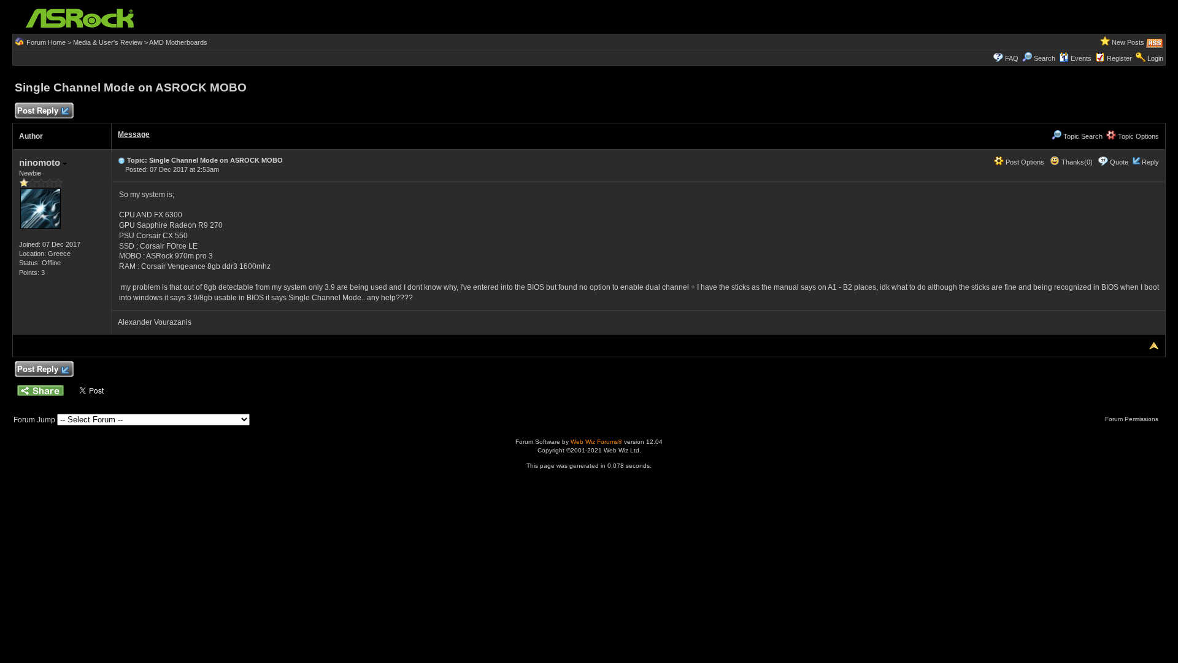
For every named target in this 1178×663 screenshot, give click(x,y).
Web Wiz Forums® (596, 441)
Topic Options (1137, 136)
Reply (1150, 162)
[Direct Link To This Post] (121, 160)
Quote (1119, 162)
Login (1155, 58)
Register (1119, 58)
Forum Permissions (1132, 419)
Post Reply (38, 110)
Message (134, 134)
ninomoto (41, 162)
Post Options (1024, 162)
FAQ (1011, 58)
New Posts (1128, 42)
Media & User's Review (107, 42)
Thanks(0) (1076, 162)
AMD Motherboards (178, 42)
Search (1044, 58)
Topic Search (1082, 136)
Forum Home (46, 42)
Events (1081, 58)
